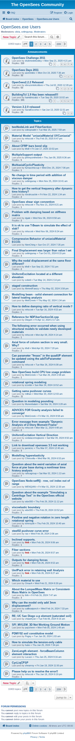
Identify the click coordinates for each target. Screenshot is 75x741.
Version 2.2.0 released (26, 106)
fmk (27, 542)
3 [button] (40, 44)
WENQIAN (30, 486)
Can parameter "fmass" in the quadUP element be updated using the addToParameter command (42, 358)
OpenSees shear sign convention (33, 201)
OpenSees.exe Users (21, 27)
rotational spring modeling (29, 382)
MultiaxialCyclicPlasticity (28, 164)
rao (26, 533)
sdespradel (30, 130)
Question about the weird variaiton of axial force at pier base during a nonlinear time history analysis (39, 467)
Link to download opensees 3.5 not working (40, 445)
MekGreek (30, 300)
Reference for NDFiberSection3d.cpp (35, 317)
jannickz (29, 448)
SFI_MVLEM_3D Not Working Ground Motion (41, 624)
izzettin (28, 385)
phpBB (26, 733)
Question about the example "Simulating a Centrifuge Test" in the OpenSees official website (39, 495)
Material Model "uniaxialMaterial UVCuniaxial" (41, 135)
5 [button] (49, 44)
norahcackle (31, 194)
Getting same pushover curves (31, 391)
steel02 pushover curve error (30, 530)
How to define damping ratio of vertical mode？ (42, 306)
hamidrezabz (31, 97)
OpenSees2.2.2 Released (28, 82)
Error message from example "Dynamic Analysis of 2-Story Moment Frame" (37, 423)
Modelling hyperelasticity (28, 455)
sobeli (28, 280)
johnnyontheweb (33, 157)
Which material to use (26, 580)
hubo (27, 645)
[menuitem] (11, 12)
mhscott (29, 138)
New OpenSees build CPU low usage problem (41, 372)
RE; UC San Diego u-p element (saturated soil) (41, 616)
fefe (27, 595)
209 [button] (58, 44)
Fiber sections (21, 549)
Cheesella (30, 458)
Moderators (40, 31)
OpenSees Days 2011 (25, 70)
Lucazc (28, 657)
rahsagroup (31, 473)
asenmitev (30, 73)
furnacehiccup (32, 167)
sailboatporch (32, 608)
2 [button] (36, 44)
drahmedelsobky (33, 60)
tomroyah (30, 523)
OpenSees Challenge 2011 (28, 57)
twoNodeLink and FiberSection (32, 127)
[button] (25, 44)
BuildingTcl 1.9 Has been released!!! (35, 94)
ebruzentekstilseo (34, 85)
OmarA (28, 583)
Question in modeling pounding (32, 401)
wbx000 (29, 501)
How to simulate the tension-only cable (37, 642)
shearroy (29, 665)
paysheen (30, 627)
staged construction (25, 285)
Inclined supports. (23, 539)
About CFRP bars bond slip (29, 145)
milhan (28, 394)
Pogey (28, 636)
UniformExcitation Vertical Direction (35, 435)
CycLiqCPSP (20, 662)
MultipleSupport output (27, 154)
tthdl (27, 148)
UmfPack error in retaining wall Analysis (38, 570)
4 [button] (45, 44)
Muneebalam (31, 404)
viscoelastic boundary (26, 507)
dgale (27, 218)
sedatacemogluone (34, 438)
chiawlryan (30, 619)
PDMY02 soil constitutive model (32, 633)
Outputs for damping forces (30, 560)
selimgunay (27, 31)
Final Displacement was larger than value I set (41, 250)
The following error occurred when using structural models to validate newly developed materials (41, 329)
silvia (17, 31)
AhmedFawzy (32, 288)
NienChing (30, 244)
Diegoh (28, 320)
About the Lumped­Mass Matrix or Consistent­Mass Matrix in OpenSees (41, 591)
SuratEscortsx (32, 109)
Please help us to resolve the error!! (35, 671)
